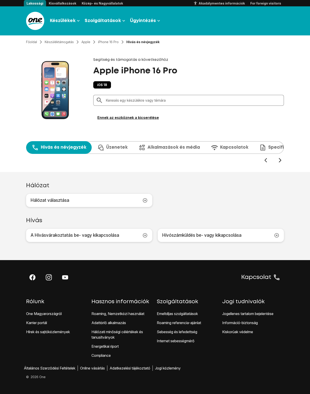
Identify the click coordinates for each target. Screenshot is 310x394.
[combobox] (193, 100)
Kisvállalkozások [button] (62, 3)
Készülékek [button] (63, 21)
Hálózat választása (50, 200)
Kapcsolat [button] (256, 277)
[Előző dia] (266, 160)
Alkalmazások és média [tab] (174, 147)
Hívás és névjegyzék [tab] (63, 147)
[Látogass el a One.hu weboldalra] (35, 21)
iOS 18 (102, 85)
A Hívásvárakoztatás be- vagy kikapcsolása (75, 235)
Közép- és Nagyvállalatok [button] (102, 3)
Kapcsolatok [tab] (234, 147)
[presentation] (155, 152)
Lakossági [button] (35, 3)
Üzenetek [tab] (117, 147)
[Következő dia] (280, 160)
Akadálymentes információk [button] (222, 3)
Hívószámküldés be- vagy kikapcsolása (201, 235)
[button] (32, 277)
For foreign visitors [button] (265, 3)
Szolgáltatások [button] (103, 21)
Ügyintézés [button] (143, 21)
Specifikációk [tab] (283, 147)
